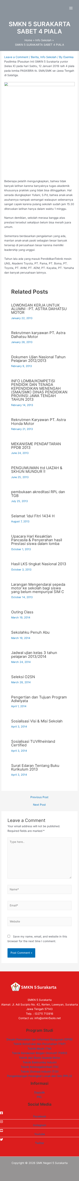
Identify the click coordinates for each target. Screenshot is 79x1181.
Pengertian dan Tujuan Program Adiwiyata (39, 699)
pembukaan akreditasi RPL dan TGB (38, 493)
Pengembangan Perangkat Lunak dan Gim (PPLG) (39, 1076)
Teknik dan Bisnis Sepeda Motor (39, 1057)
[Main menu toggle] (71, 8)
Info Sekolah (48, 57)
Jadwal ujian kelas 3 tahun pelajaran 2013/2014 (34, 654)
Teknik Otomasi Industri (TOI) (40, 1071)
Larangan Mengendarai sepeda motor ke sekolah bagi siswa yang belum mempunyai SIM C (38, 588)
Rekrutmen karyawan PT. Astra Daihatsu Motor (38, 334)
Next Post (39, 804)
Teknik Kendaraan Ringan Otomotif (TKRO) (39, 1053)
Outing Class (22, 612)
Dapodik (39, 1092)
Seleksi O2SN (23, 676)
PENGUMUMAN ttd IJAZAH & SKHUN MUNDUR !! (36, 469)
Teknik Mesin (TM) (39, 1048)
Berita (35, 57)
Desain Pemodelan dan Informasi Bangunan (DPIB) (39, 1039)
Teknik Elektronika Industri (40, 1062)
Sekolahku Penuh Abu (30, 632)
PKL (39, 1097)
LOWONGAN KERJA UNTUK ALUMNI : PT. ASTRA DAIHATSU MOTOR (39, 309)
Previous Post (39, 797)
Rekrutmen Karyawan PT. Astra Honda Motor (38, 421)
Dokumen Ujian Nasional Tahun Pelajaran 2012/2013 (38, 359)
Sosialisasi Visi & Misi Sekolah (37, 721)
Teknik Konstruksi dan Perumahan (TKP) (39, 1044)
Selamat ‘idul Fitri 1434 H (33, 516)
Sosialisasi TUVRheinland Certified (33, 743)
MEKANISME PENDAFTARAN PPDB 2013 (36, 446)
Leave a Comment (16, 57)
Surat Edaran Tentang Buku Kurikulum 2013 (35, 767)
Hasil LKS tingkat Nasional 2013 (38, 564)
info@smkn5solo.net (47, 1018)
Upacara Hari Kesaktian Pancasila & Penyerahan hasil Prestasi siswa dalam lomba (36, 540)
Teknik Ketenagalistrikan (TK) (40, 1066)
